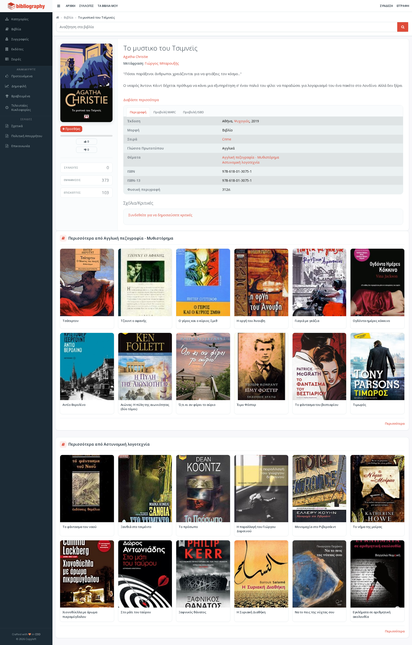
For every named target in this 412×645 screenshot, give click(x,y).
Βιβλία (68, 17)
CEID (38, 634)
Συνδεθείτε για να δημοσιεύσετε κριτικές (160, 215)
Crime (226, 139)
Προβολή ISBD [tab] (193, 112)
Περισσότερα (395, 423)
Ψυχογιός (241, 121)
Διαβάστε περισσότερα (141, 100)
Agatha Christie (135, 56)
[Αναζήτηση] (402, 27)
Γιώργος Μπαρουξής (162, 63)
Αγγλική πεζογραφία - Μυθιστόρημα (250, 157)
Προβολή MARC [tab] (165, 112)
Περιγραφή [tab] (138, 112)
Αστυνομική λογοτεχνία (240, 162)
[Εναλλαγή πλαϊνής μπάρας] (58, 6)
